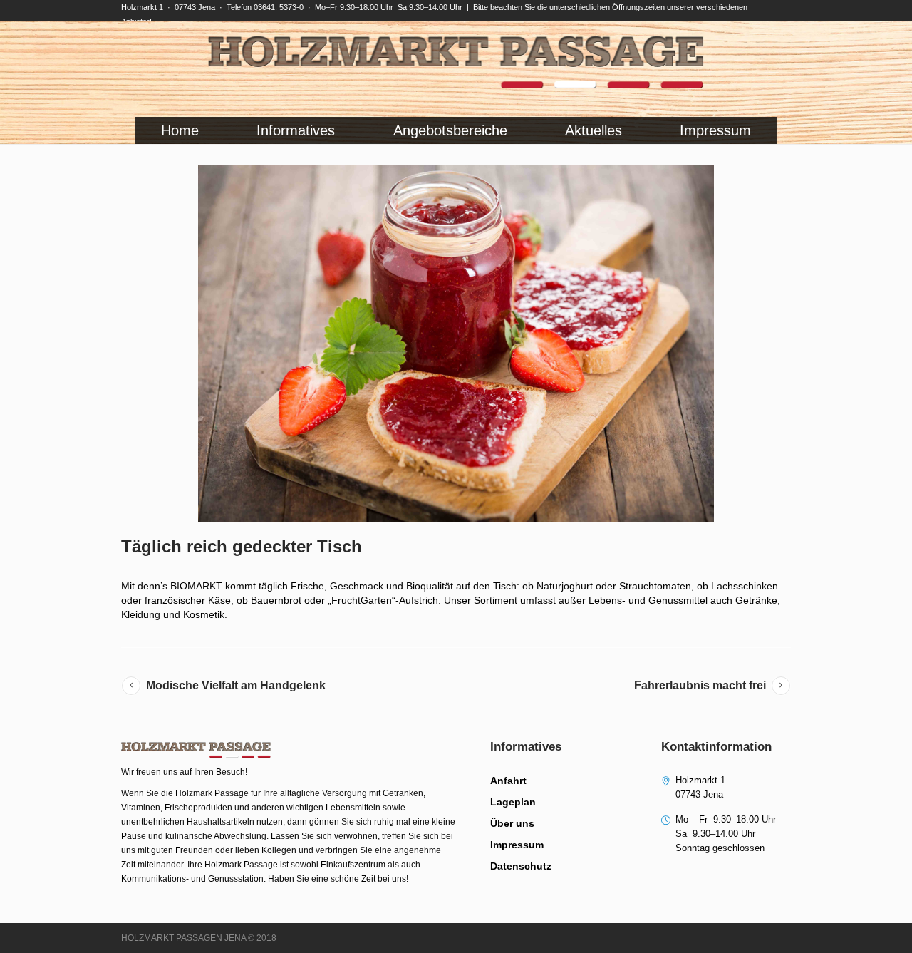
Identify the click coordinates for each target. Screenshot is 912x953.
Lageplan (513, 802)
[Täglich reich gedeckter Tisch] (456, 343)
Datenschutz (520, 866)
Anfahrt (508, 780)
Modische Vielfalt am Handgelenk (236, 685)
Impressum (517, 844)
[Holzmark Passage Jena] (456, 62)
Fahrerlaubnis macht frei (700, 685)
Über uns (512, 823)
